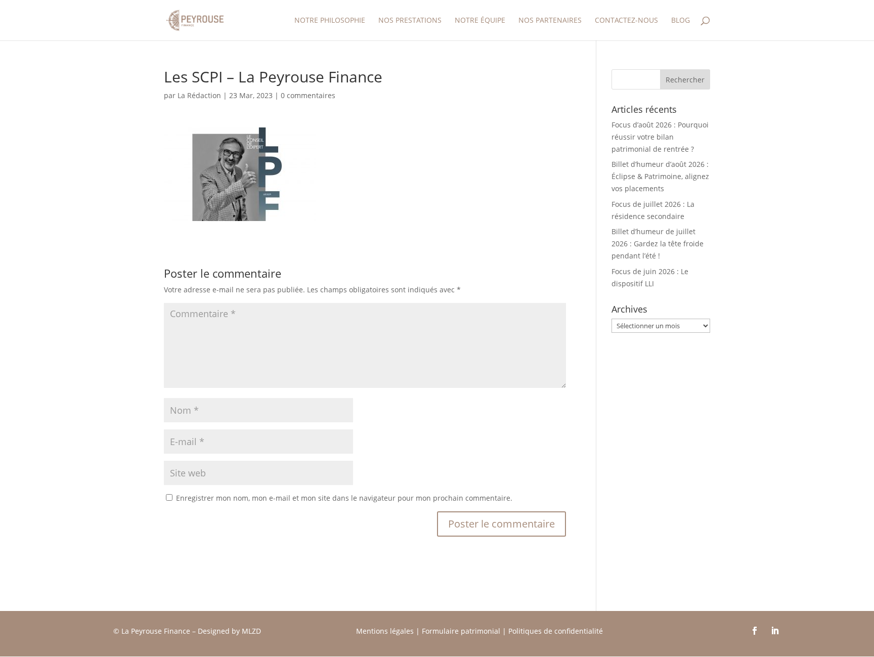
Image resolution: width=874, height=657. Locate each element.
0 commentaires (308, 95)
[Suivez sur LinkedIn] (775, 631)
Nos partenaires (550, 21)
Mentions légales (385, 631)
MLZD (252, 631)
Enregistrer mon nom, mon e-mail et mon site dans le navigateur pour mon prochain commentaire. (344, 498)
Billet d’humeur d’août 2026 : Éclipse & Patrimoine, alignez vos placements (660, 176)
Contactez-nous (626, 21)
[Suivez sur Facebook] (755, 631)
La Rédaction (199, 95)
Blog (680, 21)
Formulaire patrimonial (461, 631)
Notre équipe (480, 21)
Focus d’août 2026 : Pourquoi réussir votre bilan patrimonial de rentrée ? (660, 137)
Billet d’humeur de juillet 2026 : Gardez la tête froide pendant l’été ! (657, 243)
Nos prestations (410, 21)
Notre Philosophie (329, 21)
